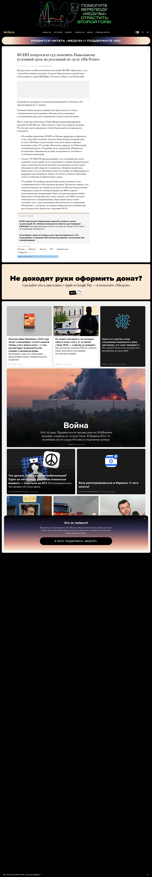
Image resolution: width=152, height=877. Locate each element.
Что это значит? (33, 875)
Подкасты (79, 32)
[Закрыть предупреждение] (147, 874)
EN (148, 32)
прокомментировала (70, 122)
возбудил (40, 182)
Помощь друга (102, 32)
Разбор (68, 32)
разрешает (26, 174)
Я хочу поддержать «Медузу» (76, 541)
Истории (58, 32)
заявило (66, 145)
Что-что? (31, 252)
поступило (35, 102)
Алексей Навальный (45, 66)
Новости (47, 32)
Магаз (90, 32)
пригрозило (69, 136)
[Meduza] (9, 32)
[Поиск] (142, 32)
